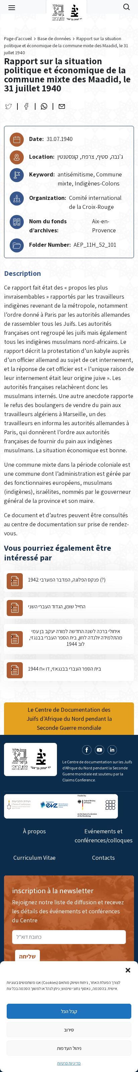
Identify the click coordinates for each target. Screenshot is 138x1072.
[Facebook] (26, 106)
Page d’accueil (18, 38)
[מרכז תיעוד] (66, 6)
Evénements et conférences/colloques (104, 835)
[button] (128, 969)
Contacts (103, 857)
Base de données (54, 38)
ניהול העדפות (69, 1048)
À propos (34, 831)
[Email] (62, 106)
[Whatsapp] (44, 106)
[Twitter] (8, 106)
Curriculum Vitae (34, 857)
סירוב (69, 1029)
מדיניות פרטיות (69, 1063)
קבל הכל (69, 1011)
